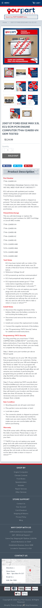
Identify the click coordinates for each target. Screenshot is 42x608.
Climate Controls (21, 475)
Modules (21, 485)
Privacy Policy (21, 517)
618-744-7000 (11, 580)
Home (5, 22)
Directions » (10, 568)
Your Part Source (24, 600)
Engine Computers (21, 472)
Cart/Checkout (21, 510)
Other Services (21, 492)
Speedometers (21, 482)
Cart (38, 3)
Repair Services (21, 489)
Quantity (5, 146)
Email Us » (10, 577)
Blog (21, 520)
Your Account (21, 507)
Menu (6, 3)
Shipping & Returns (21, 514)
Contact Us (21, 504)
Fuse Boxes (21, 479)
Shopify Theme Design (13, 605)
